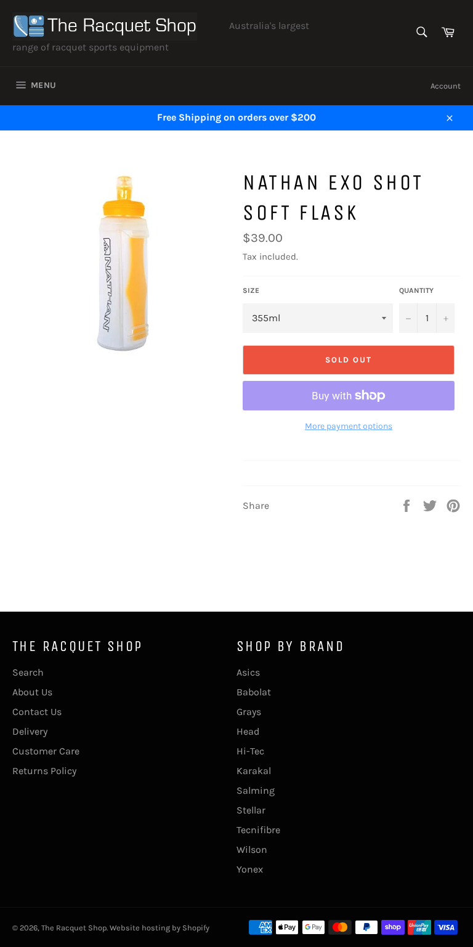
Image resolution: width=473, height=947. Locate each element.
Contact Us (37, 711)
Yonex (249, 869)
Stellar (250, 810)
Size (251, 290)
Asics (248, 672)
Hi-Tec (250, 751)
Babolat (253, 692)
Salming (255, 790)
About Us (32, 692)
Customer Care (45, 751)
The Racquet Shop (74, 927)
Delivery (29, 731)
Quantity (416, 290)
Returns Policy (44, 771)
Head (247, 731)
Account (446, 85)
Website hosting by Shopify (159, 927)
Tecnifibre (258, 830)
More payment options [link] (348, 426)
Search (28, 672)
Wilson (251, 849)
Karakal (253, 771)
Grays (248, 711)
